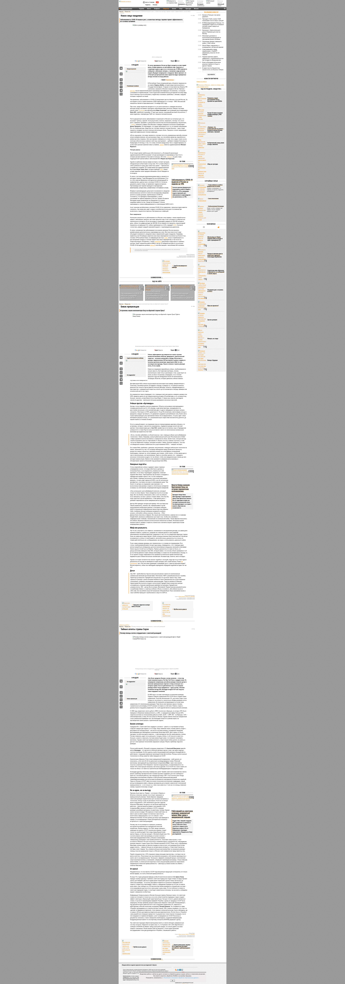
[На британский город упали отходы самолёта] (202, 143)
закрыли (152, 245)
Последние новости (211, 12)
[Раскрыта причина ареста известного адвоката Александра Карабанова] (202, 255)
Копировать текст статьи (121, 94)
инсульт (132, 90)
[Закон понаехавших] (202, 200)
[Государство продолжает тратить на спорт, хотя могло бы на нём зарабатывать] (166, 609)
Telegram (178, 970)
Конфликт (157, 9)
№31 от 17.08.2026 (149, 2)
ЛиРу (182, 970)
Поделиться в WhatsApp (121, 83)
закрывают (158, 241)
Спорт (181, 9)
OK (172, 980)
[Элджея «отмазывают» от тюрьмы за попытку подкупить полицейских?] (202, 189)
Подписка (147, 5)
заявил (133, 124)
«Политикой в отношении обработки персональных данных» (181, 978)
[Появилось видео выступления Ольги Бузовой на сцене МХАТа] (202, 99)
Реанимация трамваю (133, 86)
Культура (188, 9)
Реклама (155, 5)
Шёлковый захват (221, 5)
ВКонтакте (180, 970)
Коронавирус (170, 80)
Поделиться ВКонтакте (121, 68)
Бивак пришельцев (132, 698)
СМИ (165, 237)
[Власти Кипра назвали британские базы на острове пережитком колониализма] (182, 476)
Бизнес (174, 9)
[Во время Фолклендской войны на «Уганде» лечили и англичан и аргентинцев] (166, 266)
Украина (141, 9)
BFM (174, 225)
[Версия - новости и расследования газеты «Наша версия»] (130, 4)
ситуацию (141, 110)
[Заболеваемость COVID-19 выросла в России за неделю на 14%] (182, 171)
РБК (161, 169)
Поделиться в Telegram (121, 90)
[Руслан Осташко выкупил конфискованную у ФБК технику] (202, 114)
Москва (196, 9)
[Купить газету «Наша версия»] (144, 2)
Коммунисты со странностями (182, 5)
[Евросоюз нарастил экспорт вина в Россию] (126, 606)
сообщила (169, 157)
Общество (166, 9)
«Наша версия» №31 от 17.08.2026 (186, 596)
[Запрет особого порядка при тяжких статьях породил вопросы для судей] (202, 213)
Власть (149, 9)
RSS (176, 970)
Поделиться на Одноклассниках (121, 79)
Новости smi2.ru (124, 625)
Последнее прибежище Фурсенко (200, 5)
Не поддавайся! (131, 375)
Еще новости (211, 74)
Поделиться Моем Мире (121, 74)
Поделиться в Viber (121, 86)
